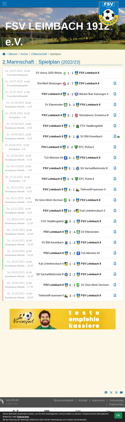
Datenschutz (116, 404)
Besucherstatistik (64, 400)
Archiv (24, 54)
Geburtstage (117, 400)
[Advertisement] (62, 360)
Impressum (98, 400)
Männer (13, 54)
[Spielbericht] (115, 83)
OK (118, 415)
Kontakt (82, 400)
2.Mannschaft (39, 54)
